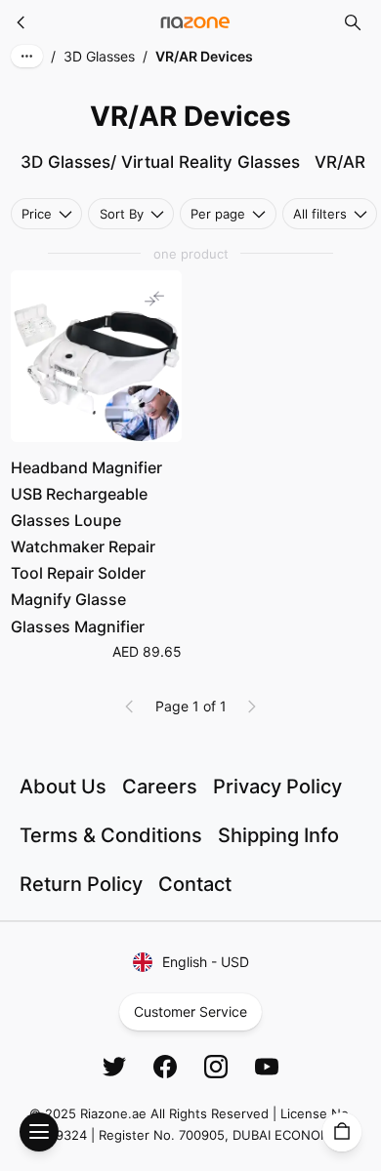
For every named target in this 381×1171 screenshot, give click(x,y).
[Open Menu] (39, 1131)
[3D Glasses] (21, 22)
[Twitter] (114, 1066)
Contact (195, 884)
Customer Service (190, 1011)
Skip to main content (86, 31)
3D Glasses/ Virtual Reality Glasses (160, 162)
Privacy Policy (277, 786)
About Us (63, 786)
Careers (159, 786)
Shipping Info (278, 835)
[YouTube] (266, 1066)
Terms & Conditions (111, 835)
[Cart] (341, 1131)
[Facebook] (165, 1066)
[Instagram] (215, 1066)
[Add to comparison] (154, 298)
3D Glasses (99, 56)
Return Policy (81, 884)
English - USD (205, 961)
